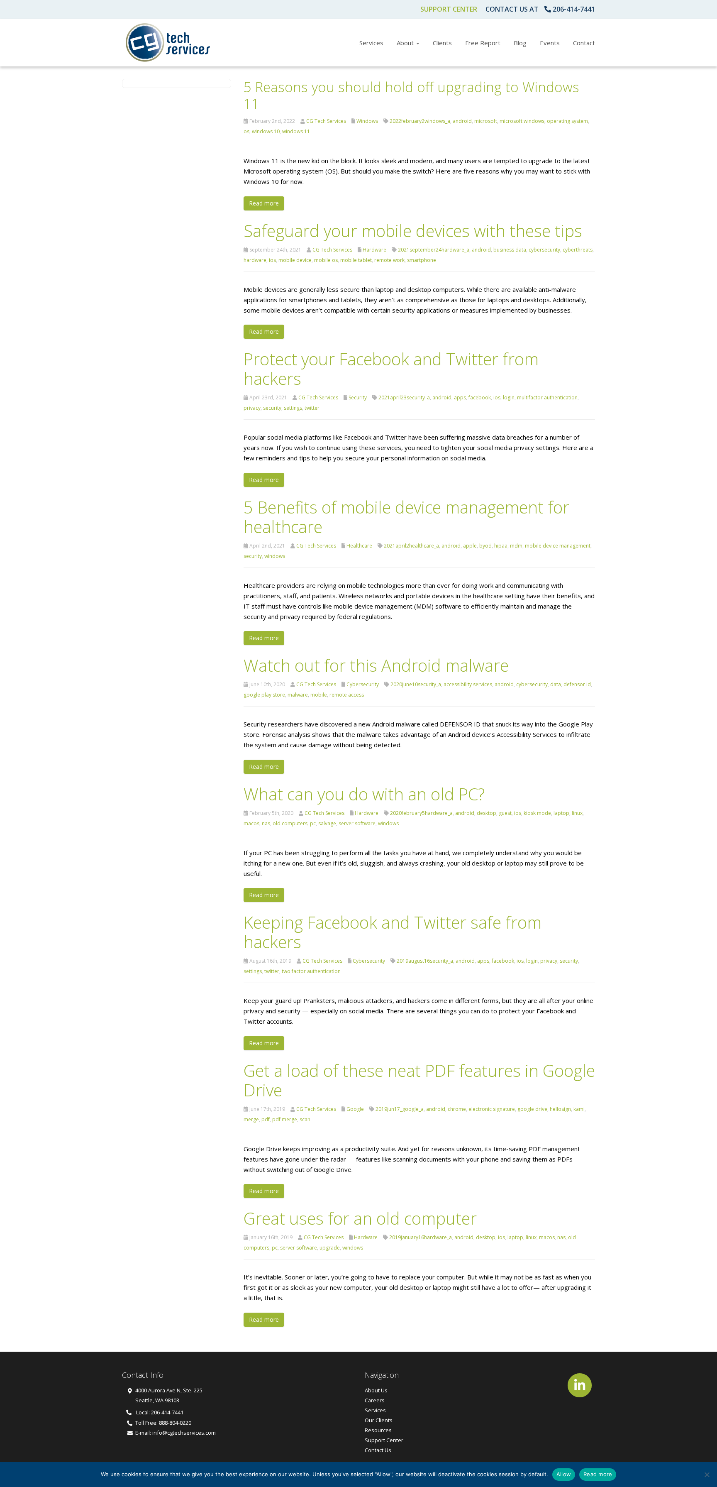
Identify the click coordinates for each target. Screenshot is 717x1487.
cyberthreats (578, 249)
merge (251, 1119)
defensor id (577, 684)
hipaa (500, 545)
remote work (389, 260)
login (509, 397)
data (555, 684)
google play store (264, 694)
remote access (346, 694)
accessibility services (468, 684)
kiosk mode (537, 813)
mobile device (295, 260)
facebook (479, 397)
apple (470, 545)
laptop (561, 813)
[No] (706, 1474)
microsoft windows (522, 121)
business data (509, 249)
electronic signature (491, 1109)
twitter (312, 407)
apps (460, 397)
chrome (457, 1109)
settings (293, 407)
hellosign (560, 1109)
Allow (563, 1474)
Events (550, 43)
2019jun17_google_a (400, 1109)
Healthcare (359, 545)
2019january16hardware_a (420, 1237)
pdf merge (284, 1119)
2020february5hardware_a (421, 813)
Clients (442, 43)
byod (485, 545)
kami (579, 1109)
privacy (252, 407)
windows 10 (266, 131)
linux (577, 813)
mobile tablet (356, 260)
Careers (375, 1400)
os (246, 131)
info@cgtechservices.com (184, 1432)
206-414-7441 (574, 9)
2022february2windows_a (420, 121)
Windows (367, 121)
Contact (584, 43)
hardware (255, 260)
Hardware (374, 249)
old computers (290, 823)
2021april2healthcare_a (411, 545)
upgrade (329, 1247)
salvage (327, 823)
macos (251, 823)
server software (357, 823)
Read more (264, 203)
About (406, 43)
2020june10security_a (415, 684)
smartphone (421, 260)
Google (355, 1109)
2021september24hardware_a (433, 249)
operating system (567, 121)
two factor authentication (311, 971)
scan (305, 1119)
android (462, 121)
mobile (318, 694)
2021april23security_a (404, 397)
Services (371, 43)
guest (505, 813)
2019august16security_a (425, 960)
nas (266, 823)
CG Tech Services (326, 121)
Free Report (482, 43)
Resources (378, 1430)
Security (358, 397)
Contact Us (378, 1450)
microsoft (485, 121)
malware (298, 694)
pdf (265, 1119)
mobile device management (557, 545)
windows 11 (296, 131)
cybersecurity (544, 249)
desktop (486, 813)
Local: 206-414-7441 (159, 1412)
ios (272, 260)
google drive (532, 1109)
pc (313, 823)
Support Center (448, 9)
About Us (376, 1390)
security (272, 407)
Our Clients (379, 1420)
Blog (520, 43)
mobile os (326, 260)
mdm (516, 545)
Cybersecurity (362, 684)
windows (274, 556)
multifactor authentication (547, 397)
